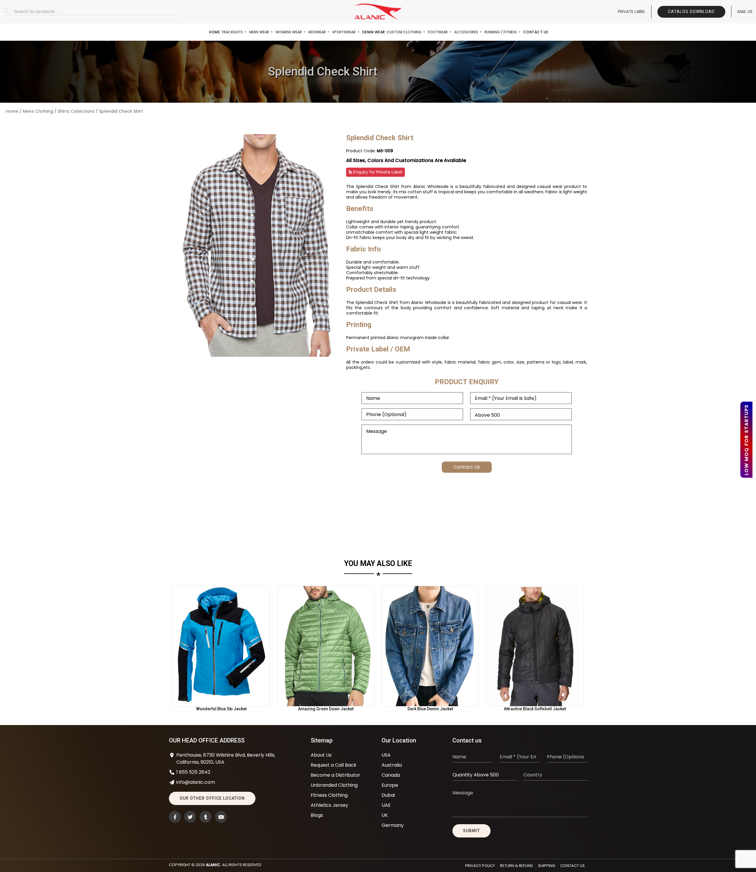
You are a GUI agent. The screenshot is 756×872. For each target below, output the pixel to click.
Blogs (317, 815)
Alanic (213, 865)
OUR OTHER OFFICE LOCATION (212, 798)
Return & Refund (516, 865)
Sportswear (344, 32)
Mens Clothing (38, 111)
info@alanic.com (195, 782)
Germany (393, 825)
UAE (386, 805)
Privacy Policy (480, 865)
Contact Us (535, 32)
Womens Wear (289, 32)
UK (385, 815)
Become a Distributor (335, 775)
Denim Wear (373, 32)
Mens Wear (259, 32)
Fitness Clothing (329, 795)
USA (386, 755)
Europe (390, 785)
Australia (392, 765)
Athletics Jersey (329, 805)
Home (214, 32)
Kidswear (317, 32)
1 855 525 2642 (193, 772)
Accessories (466, 32)
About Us (321, 755)
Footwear (438, 32)
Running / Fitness (501, 32)
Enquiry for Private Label (377, 172)
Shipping (546, 865)
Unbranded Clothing (334, 785)
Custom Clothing (404, 32)
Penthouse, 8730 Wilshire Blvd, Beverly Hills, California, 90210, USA (225, 758)
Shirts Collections (76, 111)
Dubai (388, 795)
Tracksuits (232, 32)
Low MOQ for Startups (746, 439)
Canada (391, 775)
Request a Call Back (333, 765)
